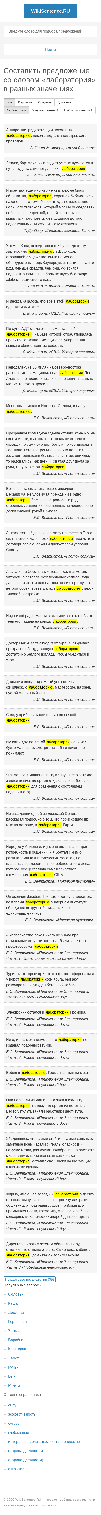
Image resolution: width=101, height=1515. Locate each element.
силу (12, 1405)
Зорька (14, 1331)
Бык (11, 1376)
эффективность (21, 1414)
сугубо (13, 1423)
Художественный (45, 110)
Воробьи (15, 1340)
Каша (13, 1303)
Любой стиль (16, 110)
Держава (16, 1312)
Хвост (13, 1358)
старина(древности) (25, 1460)
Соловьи (15, 1294)
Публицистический (78, 110)
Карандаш (17, 1349)
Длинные (64, 102)
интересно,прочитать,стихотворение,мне (44, 1442)
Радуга (14, 1385)
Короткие (25, 102)
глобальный (18, 1433)
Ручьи (13, 1367)
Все (9, 102)
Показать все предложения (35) (29, 1279)
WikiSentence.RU (50, 11)
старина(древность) (25, 1451)
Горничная (17, 1322)
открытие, (16, 1469)
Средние (45, 102)
